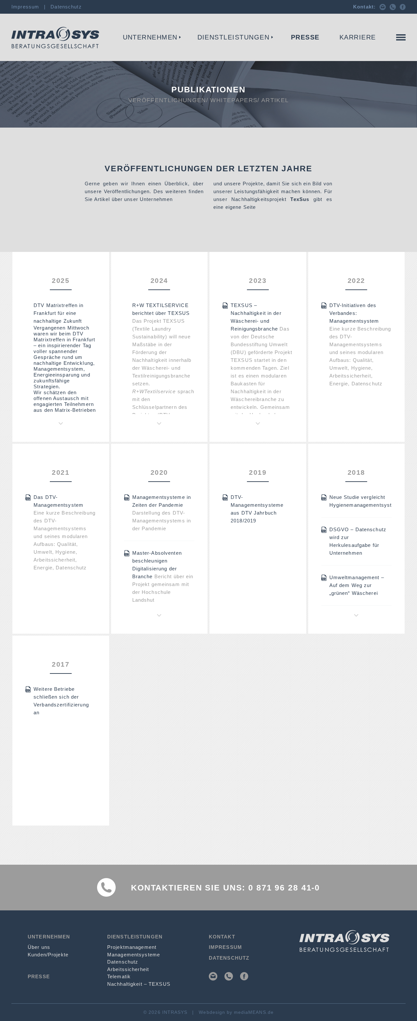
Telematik (119, 976)
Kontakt (392, 48)
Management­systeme (133, 954)
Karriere (357, 37)
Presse (305, 37)
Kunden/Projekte (48, 954)
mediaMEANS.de (254, 1012)
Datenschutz (65, 6)
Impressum (25, 6)
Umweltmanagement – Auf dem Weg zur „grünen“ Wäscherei (356, 585)
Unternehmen (150, 37)
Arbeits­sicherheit (128, 969)
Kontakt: (364, 6)
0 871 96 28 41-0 (284, 887)
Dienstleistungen (233, 37)
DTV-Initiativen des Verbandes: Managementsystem (354, 313)
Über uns (39, 947)
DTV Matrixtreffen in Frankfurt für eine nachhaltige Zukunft (59, 313)
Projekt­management (131, 947)
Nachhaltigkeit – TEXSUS (138, 984)
